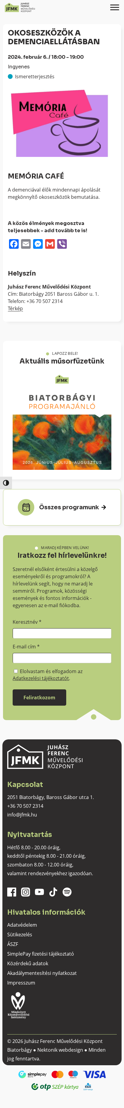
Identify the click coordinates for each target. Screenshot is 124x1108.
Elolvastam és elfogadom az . (47, 674)
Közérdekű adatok (27, 963)
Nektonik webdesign (60, 1050)
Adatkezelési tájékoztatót (41, 678)
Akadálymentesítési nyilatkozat (42, 973)
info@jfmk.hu (22, 814)
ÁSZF (12, 944)
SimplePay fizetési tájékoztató (40, 953)
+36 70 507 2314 (25, 806)
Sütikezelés (19, 934)
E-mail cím (26, 646)
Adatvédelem (22, 925)
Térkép (15, 308)
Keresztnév (27, 622)
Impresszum (21, 982)
